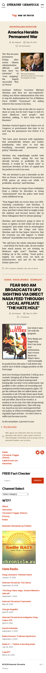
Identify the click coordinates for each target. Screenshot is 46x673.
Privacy (6, 516)
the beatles (21, 438)
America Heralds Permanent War (23, 34)
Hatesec (18, 42)
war (25, 268)
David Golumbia (10, 628)
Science (8, 280)
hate (15, 435)
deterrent (22, 433)
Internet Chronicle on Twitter (16, 526)
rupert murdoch (34, 435)
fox (32, 433)
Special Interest (21, 280)
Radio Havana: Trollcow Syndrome (19, 636)
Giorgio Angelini (10, 609)
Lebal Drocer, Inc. (10, 460)
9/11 (6, 268)
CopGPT (6, 652)
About (5, 506)
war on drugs (32, 438)
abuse (11, 433)
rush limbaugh (11, 438)
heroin (20, 435)
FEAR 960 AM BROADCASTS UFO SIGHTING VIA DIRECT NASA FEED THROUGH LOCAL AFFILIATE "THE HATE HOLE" (23, 296)
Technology (36, 280)
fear (28, 433)
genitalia (8, 435)
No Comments (24, 46)
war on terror (33, 268)
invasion (12, 268)
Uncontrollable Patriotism (23, 27)
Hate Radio (10, 569)
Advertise (7, 463)
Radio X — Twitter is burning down (18, 644)
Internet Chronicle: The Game (16, 582)
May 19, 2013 (31, 42)
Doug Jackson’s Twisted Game (17, 575)
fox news (37, 433)
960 (6, 433)
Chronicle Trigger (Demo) (14, 513)
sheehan (20, 268)
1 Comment (24, 317)
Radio (5, 452)
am (16, 433)
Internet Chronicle (17, 664)
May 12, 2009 (31, 313)
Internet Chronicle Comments (16, 601)
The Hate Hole (10, 427)
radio (25, 435)
